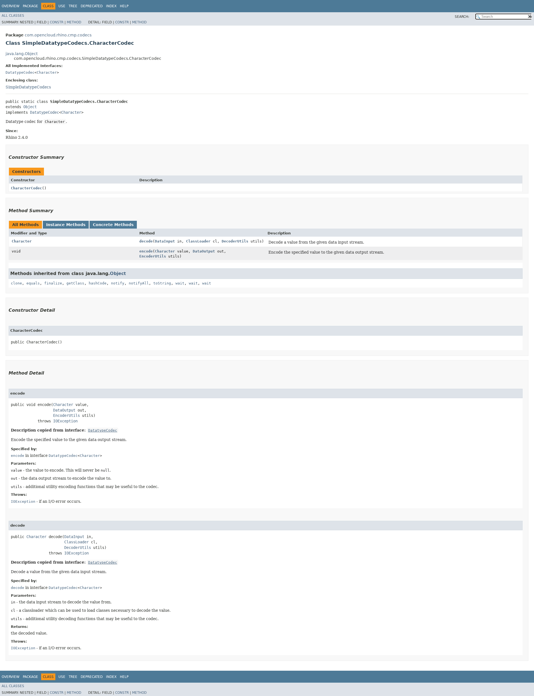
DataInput (165, 241)
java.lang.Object (22, 53)
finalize (53, 283)
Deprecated (92, 6)
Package (30, 6)
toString (162, 283)
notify (117, 283)
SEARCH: (462, 17)
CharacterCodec (26, 188)
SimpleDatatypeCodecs (28, 87)
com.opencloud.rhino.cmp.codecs (58, 35)
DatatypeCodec (20, 72)
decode (146, 241)
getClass (75, 283)
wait (179, 283)
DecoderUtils (235, 241)
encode (146, 251)
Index (111, 6)
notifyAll (139, 283)
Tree (73, 6)
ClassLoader (198, 241)
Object (30, 107)
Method (74, 22)
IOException (65, 421)
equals (33, 283)
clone (16, 283)
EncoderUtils (152, 256)
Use (61, 6)
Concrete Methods (113, 224)
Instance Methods (65, 224)
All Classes (13, 16)
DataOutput (204, 251)
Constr (56, 22)
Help (124, 6)
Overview (10, 6)
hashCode (98, 283)
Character (47, 72)
